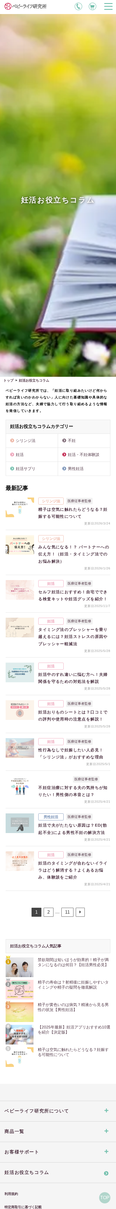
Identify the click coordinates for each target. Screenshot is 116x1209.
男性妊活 (76, 468)
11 (67, 912)
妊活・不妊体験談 (83, 454)
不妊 (72, 440)
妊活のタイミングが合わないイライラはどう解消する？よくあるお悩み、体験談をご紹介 (73, 870)
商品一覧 (14, 1131)
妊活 (20, 454)
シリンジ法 (25, 440)
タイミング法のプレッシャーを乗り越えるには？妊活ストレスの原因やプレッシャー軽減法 (73, 636)
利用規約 (11, 1194)
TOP (105, 1197)
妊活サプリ (25, 468)
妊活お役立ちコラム (27, 1172)
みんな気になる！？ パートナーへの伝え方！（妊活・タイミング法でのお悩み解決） (73, 554)
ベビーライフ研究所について (37, 1110)
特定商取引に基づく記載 (23, 1207)
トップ (8, 380)
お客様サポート (22, 1151)
